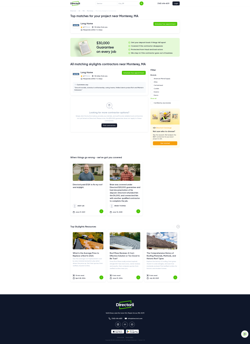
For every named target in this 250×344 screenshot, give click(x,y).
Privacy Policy (129, 337)
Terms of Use (120, 337)
